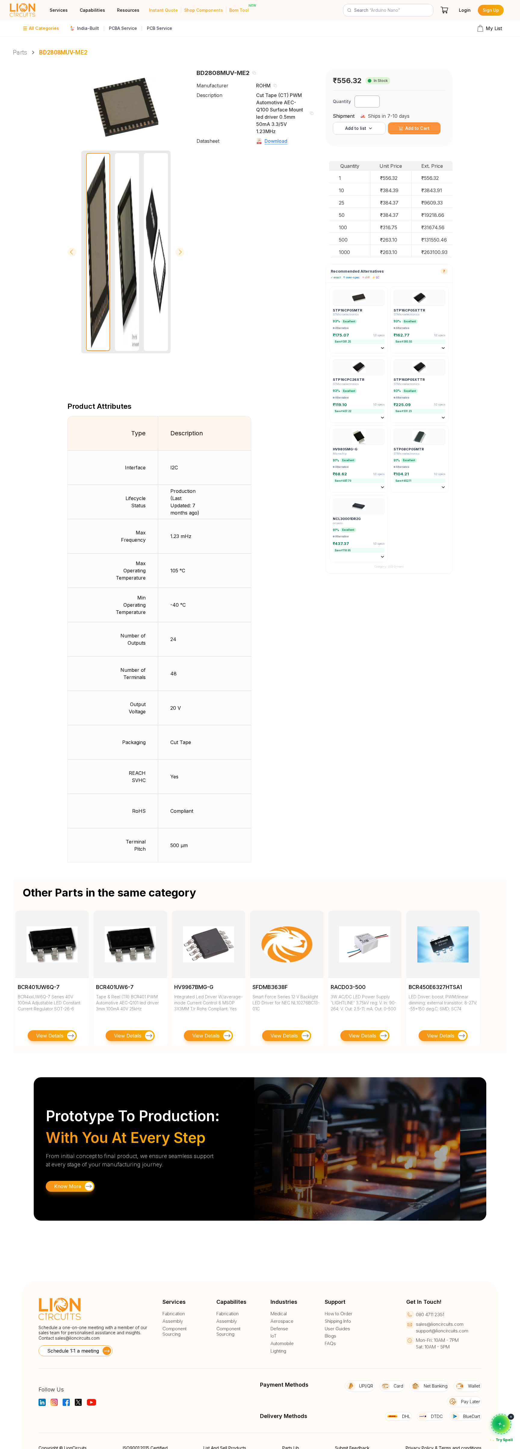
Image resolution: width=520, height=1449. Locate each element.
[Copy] (254, 73)
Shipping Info (338, 1321)
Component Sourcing (174, 1331)
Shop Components (203, 10)
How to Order (338, 1313)
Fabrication (173, 1313)
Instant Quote (163, 10)
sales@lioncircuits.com (77, 1338)
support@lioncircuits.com (442, 1331)
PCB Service (159, 28)
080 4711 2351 (430, 1314)
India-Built (88, 28)
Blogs (330, 1336)
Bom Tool (239, 10)
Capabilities (92, 10)
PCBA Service (123, 28)
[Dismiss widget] (511, 1417)
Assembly (172, 1321)
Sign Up (491, 10)
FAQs (330, 1343)
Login (465, 10)
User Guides (337, 1329)
